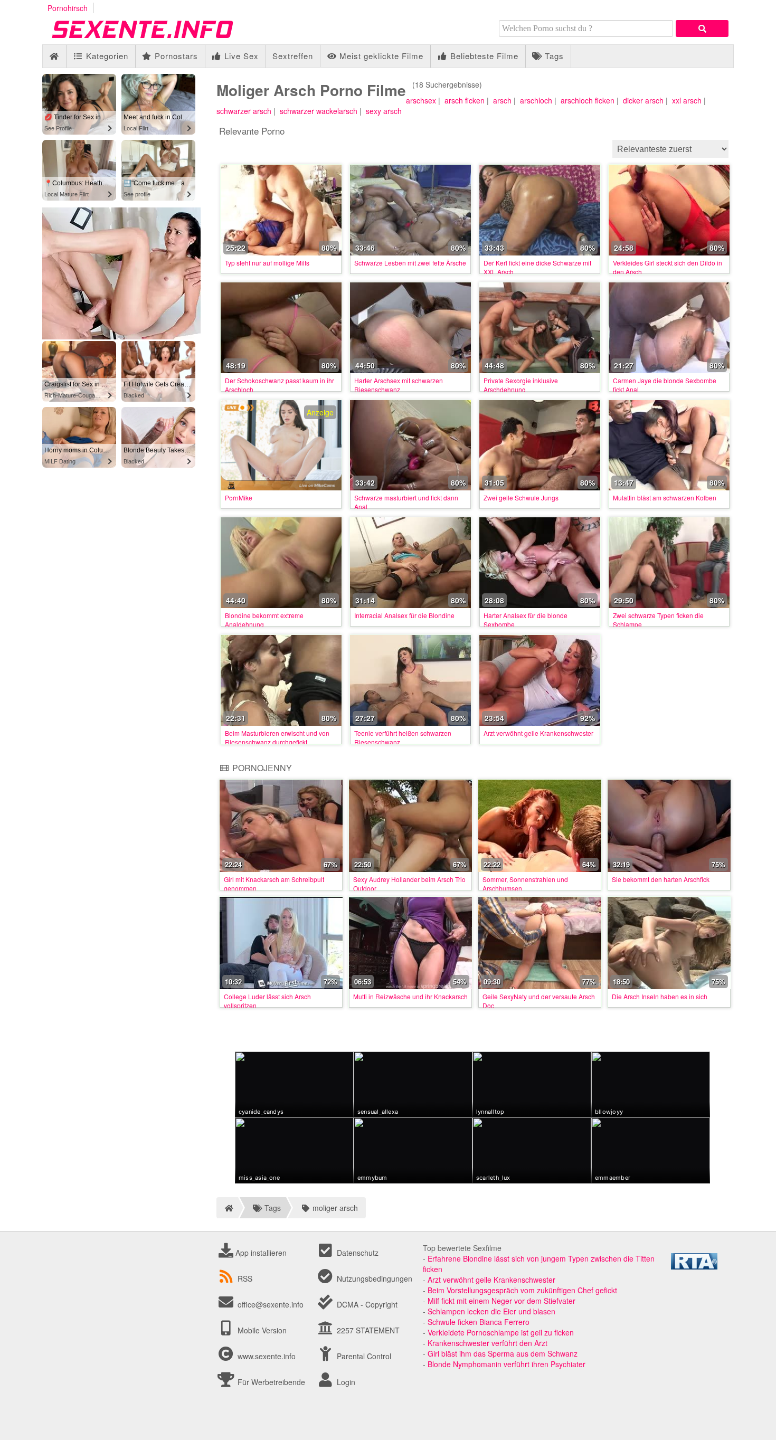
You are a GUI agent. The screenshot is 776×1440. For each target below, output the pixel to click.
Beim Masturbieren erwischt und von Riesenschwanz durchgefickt (277, 737)
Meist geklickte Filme (380, 55)
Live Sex (240, 55)
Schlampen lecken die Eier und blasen (491, 1311)
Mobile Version (261, 1330)
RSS (245, 1278)
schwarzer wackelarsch (318, 111)
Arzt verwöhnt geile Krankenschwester (538, 732)
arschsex (421, 100)
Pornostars (175, 55)
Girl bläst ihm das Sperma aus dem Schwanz (503, 1353)
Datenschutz (356, 1252)
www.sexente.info (267, 1356)
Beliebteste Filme (483, 55)
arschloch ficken (587, 100)
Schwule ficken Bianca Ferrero (478, 1321)
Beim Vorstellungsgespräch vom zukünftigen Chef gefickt (522, 1290)
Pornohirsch (68, 8)
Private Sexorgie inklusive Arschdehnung (521, 385)
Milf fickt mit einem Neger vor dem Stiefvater (501, 1300)
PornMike (238, 497)
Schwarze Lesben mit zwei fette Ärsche (410, 262)
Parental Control (363, 1356)
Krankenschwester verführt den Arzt (487, 1343)
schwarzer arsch (243, 111)
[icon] (54, 56)
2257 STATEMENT (367, 1330)
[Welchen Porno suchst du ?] (702, 28)
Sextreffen (292, 55)
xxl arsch (687, 100)
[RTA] (694, 1266)
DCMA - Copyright (366, 1304)
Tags (553, 55)
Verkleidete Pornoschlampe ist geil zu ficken (501, 1332)
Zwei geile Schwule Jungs (521, 497)
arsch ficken (464, 100)
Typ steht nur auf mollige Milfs (267, 262)
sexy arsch (384, 111)
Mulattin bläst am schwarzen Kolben (664, 497)
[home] (227, 1207)
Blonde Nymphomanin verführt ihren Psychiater (506, 1364)
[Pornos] (158, 39)
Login (345, 1382)
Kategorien (105, 55)
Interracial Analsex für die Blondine (404, 615)
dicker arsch (643, 100)
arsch (502, 100)
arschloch (536, 100)
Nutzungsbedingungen (373, 1278)
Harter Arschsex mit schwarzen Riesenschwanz (398, 385)
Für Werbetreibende (270, 1382)
